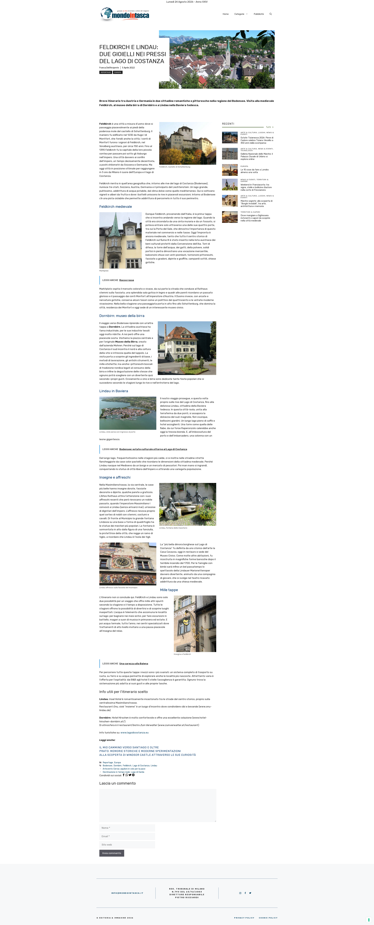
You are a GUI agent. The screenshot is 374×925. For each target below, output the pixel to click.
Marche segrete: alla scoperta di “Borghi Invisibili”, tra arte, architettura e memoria (256, 204)
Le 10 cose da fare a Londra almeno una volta (255, 171)
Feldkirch (127, 765)
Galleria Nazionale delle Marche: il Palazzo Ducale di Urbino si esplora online (257, 156)
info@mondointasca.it (127, 893)
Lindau (154, 765)
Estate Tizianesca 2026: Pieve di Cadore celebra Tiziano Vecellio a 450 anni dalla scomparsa (257, 140)
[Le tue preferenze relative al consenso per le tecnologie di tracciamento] (369, 920)
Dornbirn (118, 765)
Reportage (106, 72)
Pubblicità (259, 14)
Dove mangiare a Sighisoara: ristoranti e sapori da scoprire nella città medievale (255, 218)
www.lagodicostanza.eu (135, 732)
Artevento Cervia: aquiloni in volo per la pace (124, 768)
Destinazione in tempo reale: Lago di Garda (123, 772)
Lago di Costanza (141, 765)
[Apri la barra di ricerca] (271, 14)
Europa (117, 72)
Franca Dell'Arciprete (109, 67)
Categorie (239, 14)
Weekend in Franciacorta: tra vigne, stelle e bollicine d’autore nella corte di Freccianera (256, 187)
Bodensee (107, 765)
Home (226, 14)
